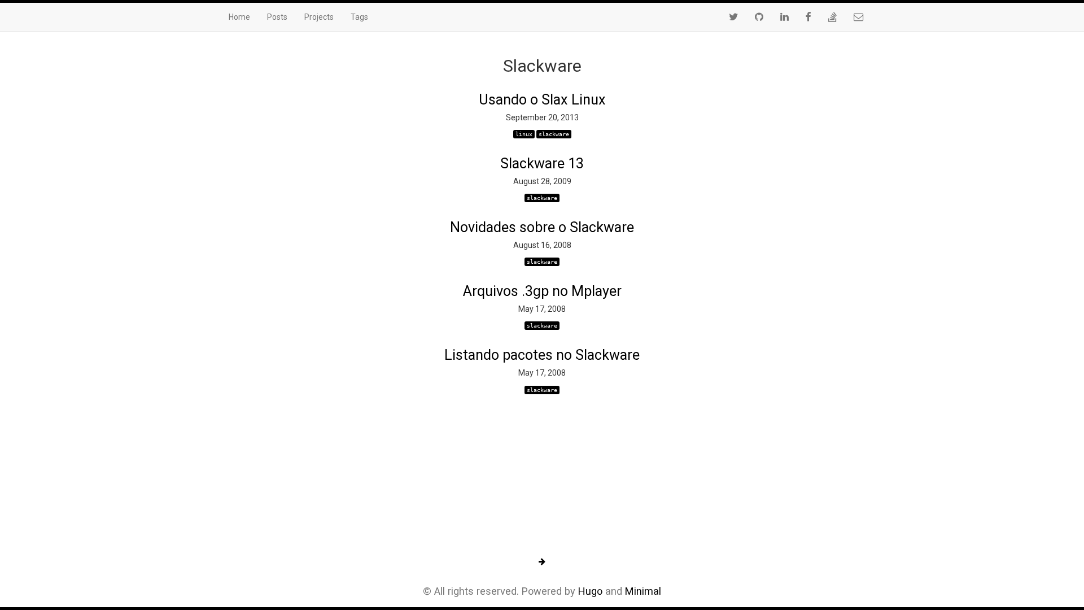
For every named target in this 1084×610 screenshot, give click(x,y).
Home (239, 16)
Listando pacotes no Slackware (542, 355)
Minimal (643, 591)
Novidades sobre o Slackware (542, 227)
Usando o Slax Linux (542, 99)
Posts (277, 16)
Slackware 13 (542, 163)
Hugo (590, 591)
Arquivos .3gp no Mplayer (542, 291)
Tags (359, 16)
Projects (319, 16)
